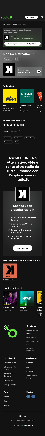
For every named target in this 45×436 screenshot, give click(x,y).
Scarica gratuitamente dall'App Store (22, 44)
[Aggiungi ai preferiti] (34, 54)
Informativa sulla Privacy (10, 368)
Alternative (7, 59)
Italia (24, 416)
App (27, 367)
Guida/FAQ (30, 371)
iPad (5, 401)
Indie (17, 59)
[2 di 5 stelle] (7, 125)
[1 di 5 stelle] (4, 125)
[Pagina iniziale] (4, 24)
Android (7, 405)
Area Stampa (31, 337)
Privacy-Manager (10, 385)
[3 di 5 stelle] (11, 125)
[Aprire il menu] (42, 17)
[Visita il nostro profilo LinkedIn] (28, 396)
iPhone (6, 397)
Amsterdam (18, 138)
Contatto (29, 363)
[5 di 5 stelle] (18, 125)
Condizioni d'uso (10, 363)
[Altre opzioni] (40, 54)
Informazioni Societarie (8, 375)
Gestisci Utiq (8, 380)
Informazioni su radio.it (32, 332)
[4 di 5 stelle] (14, 125)
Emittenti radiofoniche (30, 349)
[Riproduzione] (39, 71)
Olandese (7, 138)
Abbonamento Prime (31, 377)
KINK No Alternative (25, 73)
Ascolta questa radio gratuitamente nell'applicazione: (17, 31)
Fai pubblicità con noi (32, 343)
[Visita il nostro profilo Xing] (33, 396)
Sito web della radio (10, 131)
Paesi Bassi (29, 138)
